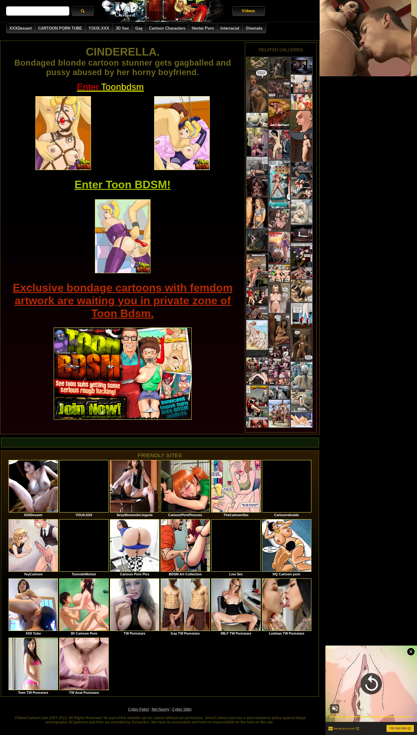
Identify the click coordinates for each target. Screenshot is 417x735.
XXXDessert (20, 28)
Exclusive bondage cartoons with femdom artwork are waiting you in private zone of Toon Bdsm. (123, 300)
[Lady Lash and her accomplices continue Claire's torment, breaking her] (279, 89)
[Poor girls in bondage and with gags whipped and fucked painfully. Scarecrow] (257, 297)
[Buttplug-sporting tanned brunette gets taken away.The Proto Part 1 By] (279, 329)
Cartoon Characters (167, 28)
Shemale (254, 28)
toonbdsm (110, 87)
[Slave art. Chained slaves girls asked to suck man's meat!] (257, 213)
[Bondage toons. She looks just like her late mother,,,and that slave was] (302, 400)
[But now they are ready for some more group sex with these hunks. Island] (279, 220)
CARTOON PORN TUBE (60, 28)
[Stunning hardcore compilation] (302, 420)
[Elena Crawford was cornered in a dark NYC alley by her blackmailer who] (302, 83)
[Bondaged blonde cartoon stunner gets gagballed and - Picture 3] (122, 236)
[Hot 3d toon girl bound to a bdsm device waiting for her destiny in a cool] (257, 401)
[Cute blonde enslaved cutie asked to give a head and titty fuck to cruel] (279, 273)
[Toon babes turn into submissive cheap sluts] (302, 102)
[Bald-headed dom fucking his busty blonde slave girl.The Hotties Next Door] (257, 378)
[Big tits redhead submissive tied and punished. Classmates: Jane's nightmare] (279, 114)
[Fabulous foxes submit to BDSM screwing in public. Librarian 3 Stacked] (257, 364)
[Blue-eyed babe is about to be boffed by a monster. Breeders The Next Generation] (257, 62)
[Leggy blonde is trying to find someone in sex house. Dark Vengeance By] (302, 316)
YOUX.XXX (99, 28)
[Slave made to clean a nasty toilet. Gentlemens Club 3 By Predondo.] (279, 392)
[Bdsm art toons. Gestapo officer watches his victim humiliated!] (257, 241)
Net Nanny (160, 709)
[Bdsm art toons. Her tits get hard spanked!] (279, 68)
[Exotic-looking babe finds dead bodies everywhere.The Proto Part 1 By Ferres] (257, 90)
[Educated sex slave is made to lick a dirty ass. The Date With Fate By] (302, 212)
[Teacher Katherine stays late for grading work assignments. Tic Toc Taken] (279, 362)
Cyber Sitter (182, 709)
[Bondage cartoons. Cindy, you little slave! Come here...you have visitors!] (302, 291)
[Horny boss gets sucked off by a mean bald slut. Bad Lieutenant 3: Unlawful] (302, 121)
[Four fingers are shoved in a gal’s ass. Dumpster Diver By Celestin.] (279, 381)
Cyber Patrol (138, 709)
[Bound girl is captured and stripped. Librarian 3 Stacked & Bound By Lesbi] (302, 185)
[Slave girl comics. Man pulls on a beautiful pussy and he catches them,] (257, 141)
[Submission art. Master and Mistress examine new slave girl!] (302, 234)
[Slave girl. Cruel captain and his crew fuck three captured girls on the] (279, 247)
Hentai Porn (203, 28)
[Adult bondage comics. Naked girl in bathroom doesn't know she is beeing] (302, 65)
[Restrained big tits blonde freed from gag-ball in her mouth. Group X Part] (257, 166)
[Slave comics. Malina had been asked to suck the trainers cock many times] (279, 417)
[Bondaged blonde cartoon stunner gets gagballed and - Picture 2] (182, 133)
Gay (139, 28)
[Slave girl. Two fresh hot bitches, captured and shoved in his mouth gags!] (302, 375)
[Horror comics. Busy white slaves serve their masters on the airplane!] (279, 145)
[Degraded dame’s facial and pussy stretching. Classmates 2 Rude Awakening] (257, 186)
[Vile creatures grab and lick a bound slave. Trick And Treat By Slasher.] (302, 166)
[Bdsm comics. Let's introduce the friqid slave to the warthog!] (257, 271)
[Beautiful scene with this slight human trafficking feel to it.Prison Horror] (302, 255)
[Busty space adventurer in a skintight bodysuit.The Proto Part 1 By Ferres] (302, 345)
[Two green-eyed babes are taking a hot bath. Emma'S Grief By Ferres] (279, 298)
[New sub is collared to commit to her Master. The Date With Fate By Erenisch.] (257, 120)
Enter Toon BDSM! (122, 184)
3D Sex (122, 28)
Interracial (229, 28)
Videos (248, 11)
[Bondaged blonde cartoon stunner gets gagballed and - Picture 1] (63, 133)
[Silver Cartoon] (163, 11)
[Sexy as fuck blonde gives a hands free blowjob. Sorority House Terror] (302, 273)
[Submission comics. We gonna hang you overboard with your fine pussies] (257, 338)
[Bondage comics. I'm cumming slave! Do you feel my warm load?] (279, 184)
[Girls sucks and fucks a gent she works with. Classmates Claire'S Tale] (257, 313)
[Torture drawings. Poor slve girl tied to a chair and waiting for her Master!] (302, 147)
